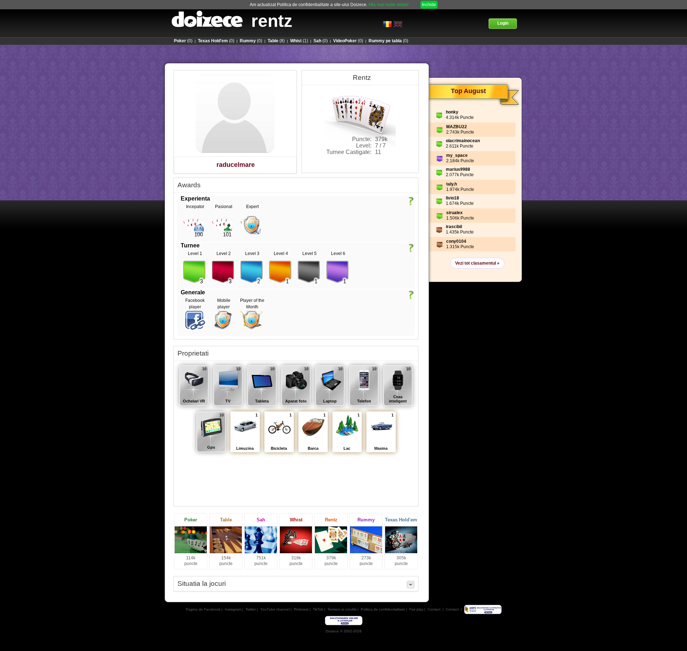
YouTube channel (274, 609)
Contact (434, 609)
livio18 (452, 198)
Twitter (250, 609)
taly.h (451, 184)
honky (452, 112)
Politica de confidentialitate (383, 609)
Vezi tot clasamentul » (477, 263)
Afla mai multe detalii (388, 4)
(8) (276, 40)
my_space (457, 155)
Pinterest (301, 609)
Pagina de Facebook (203, 609)
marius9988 (458, 169)
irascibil (454, 226)
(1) (299, 40)
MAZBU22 (456, 126)
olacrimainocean (463, 140)
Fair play (416, 609)
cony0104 (456, 241)
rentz (271, 20)
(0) (183, 40)
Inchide (429, 4)
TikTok (318, 609)
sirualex (454, 212)
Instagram (233, 609)
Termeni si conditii (341, 609)
